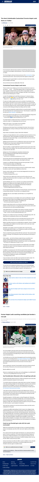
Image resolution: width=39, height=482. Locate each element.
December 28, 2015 (17, 230)
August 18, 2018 (20, 242)
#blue (17, 153)
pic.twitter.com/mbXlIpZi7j (28, 97)
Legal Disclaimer (14, 465)
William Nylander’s (12, 112)
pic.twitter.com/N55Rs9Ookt (9, 154)
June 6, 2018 (15, 174)
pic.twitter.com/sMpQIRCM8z (29, 241)
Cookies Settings (6, 467)
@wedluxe (20, 152)
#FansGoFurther (22, 184)
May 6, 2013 (17, 144)
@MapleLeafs (12, 96)
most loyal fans (29, 75)
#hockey (20, 153)
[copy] (9, 25)
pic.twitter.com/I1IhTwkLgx (8, 172)
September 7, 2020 (18, 202)
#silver (14, 153)
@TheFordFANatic (6, 181)
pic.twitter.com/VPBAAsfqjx (15, 163)
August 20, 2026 (22, 373)
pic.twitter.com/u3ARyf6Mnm (14, 186)
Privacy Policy (22, 463)
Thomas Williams (6, 322)
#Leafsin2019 (20, 241)
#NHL (30, 199)
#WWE (33, 199)
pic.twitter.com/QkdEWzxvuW (20, 200)
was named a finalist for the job (24, 358)
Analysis (7, 306)
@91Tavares (17, 239)
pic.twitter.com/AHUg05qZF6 (20, 254)
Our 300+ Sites (33, 461)
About (4, 461)
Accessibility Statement (24, 465)
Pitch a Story (13, 463)
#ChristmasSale (6, 229)
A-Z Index (32, 465)
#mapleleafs (5, 186)
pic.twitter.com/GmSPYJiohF (29, 229)
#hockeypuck (25, 153)
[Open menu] (2, 1)
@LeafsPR (11, 241)
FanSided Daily (6, 463)
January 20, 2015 (19, 124)
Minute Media (7, 470)
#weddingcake (14, 152)
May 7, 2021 (21, 98)
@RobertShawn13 (9, 209)
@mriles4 (29, 239)
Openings (13, 461)
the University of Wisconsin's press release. (11, 388)
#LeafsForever (26, 199)
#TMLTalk (15, 241)
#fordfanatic (28, 184)
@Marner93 (12, 239)
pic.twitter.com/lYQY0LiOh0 (25, 143)
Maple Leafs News (9, 454)
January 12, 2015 (22, 156)
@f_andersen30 (24, 239)
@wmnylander (27, 114)
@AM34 (8, 239)
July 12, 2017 (23, 117)
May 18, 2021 (12, 255)
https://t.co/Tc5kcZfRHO (18, 97)
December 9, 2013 (21, 165)
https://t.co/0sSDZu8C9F (30, 372)
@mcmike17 (27, 162)
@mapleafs (28, 251)
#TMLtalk (16, 116)
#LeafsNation (6, 200)
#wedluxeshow (26, 152)
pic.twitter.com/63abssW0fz (26, 211)
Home (4, 306)
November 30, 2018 (18, 187)
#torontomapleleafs (7, 153)
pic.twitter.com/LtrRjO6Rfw (23, 116)
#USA (11, 229)
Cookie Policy (5, 465)
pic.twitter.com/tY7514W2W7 (19, 123)
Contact (21, 461)
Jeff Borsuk (4, 22)
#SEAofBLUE (12, 162)
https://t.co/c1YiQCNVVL (18, 229)
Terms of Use (33, 463)
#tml (12, 153)
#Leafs (15, 199)
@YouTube (5, 195)
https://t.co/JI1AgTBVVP (27, 193)
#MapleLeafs (20, 199)
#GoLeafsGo (11, 200)
